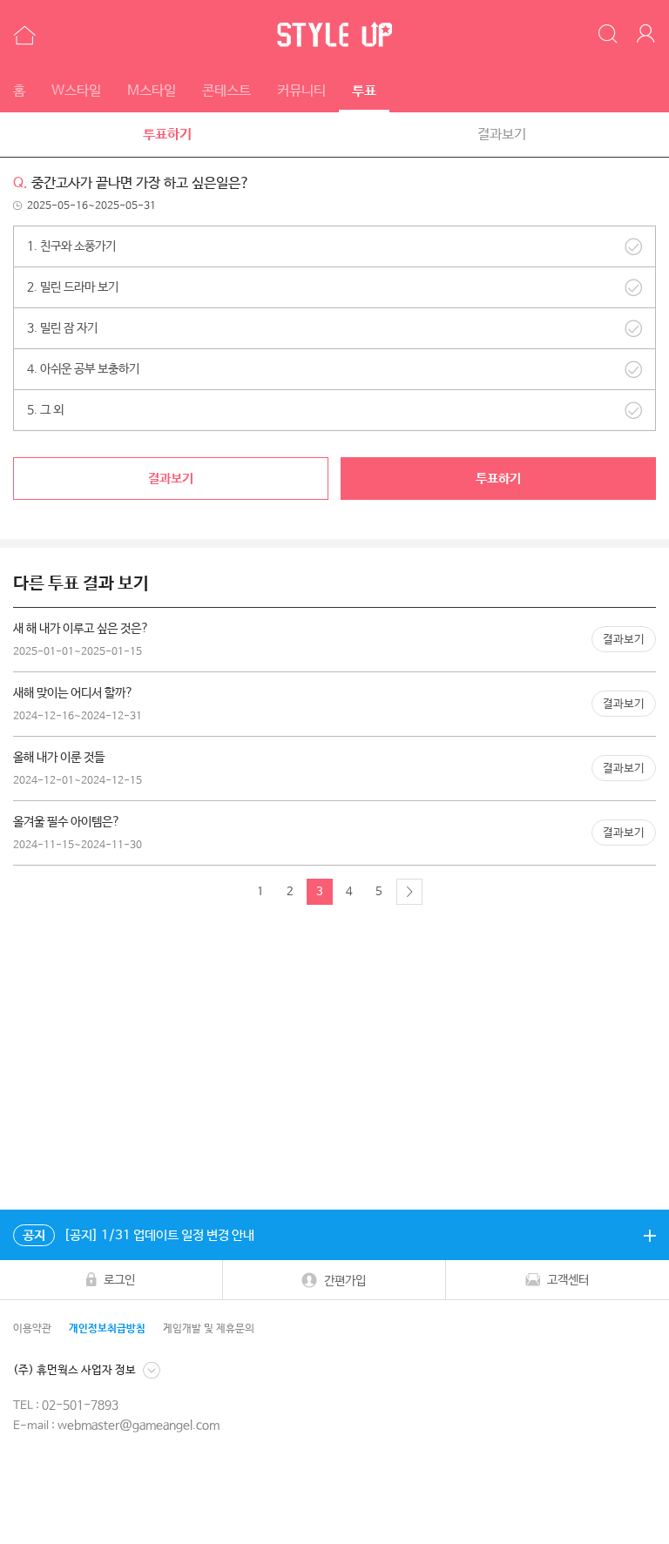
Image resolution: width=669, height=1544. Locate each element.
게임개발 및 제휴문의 (208, 1329)
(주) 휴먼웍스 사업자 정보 (74, 1370)
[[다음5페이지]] (409, 892)
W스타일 (76, 91)
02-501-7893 (80, 1406)
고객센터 (568, 1280)
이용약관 (32, 1329)
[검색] (609, 35)
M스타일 (151, 91)
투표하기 (167, 134)
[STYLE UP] (334, 35)
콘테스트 (226, 91)
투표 (364, 91)
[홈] (22, 35)
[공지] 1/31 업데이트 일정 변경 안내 (138, 1235)
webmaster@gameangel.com (138, 1426)
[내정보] (648, 35)
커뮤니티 (301, 91)
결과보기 (501, 134)
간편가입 (345, 1281)
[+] (649, 1235)
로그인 (119, 1280)
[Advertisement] (334, 1061)
